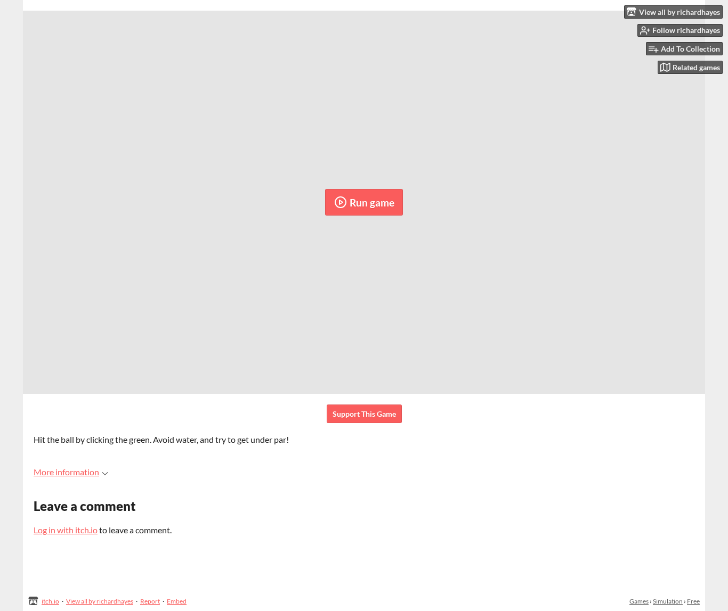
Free (693, 601)
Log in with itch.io (66, 530)
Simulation (668, 601)
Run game (372, 202)
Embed (177, 601)
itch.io (50, 601)
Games (639, 601)
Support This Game (364, 413)
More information (66, 472)
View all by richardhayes (99, 601)
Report (150, 601)
